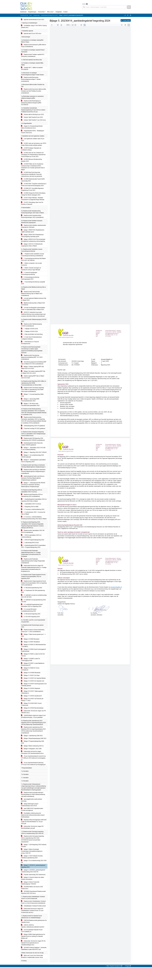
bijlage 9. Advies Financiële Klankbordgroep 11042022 (30, 883)
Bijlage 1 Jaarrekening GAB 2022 (33, 735)
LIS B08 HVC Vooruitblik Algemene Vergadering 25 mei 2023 (32, 189)
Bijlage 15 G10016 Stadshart (31, 688)
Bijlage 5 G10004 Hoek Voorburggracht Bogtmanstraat (33, 650)
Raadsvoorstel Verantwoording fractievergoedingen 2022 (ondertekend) (32, 216)
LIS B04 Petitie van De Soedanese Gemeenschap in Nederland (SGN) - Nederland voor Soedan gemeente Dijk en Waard (33, 166)
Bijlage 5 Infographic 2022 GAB (32, 748)
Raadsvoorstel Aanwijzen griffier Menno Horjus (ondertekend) (33, 45)
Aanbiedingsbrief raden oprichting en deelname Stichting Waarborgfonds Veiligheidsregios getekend (32, 478)
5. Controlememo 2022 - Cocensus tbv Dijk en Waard (33, 513)
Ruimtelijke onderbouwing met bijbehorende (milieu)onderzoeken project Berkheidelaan (32, 815)
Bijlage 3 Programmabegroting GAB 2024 (32, 742)
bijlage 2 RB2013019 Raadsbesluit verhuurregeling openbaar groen (32, 235)
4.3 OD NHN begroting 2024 (31, 616)
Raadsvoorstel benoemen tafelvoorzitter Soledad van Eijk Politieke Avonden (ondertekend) (33, 91)
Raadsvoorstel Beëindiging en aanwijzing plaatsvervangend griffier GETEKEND (31, 102)
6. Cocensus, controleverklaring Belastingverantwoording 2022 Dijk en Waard (33, 517)
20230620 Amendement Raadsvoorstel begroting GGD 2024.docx (33, 892)
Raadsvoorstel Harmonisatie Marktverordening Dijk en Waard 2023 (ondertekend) (31, 293)
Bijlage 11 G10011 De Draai (31, 675)
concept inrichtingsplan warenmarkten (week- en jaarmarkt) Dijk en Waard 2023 (33, 308)
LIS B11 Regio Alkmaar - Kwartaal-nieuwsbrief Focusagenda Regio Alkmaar (32, 198)
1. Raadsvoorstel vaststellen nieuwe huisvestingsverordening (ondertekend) (32, 254)
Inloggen (127, 965)
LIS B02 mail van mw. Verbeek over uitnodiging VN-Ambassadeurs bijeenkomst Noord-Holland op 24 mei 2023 (33, 154)
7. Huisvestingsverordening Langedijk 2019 (33, 282)
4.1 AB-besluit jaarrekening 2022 (32, 587)
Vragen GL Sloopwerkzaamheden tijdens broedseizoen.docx (32, 127)
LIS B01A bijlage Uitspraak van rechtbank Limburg (31, 149)
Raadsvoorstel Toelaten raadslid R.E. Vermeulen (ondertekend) (33, 55)
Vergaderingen (32, 12)
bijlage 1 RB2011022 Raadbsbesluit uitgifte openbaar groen (32, 231)
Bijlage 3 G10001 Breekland (31, 641)
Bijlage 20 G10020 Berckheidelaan (33, 708)
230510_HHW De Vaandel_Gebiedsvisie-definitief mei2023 (32, 926)
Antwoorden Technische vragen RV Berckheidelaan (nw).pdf (32, 827)
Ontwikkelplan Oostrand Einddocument (34, 906)
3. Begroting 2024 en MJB (30, 506)
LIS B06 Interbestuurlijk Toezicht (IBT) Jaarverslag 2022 (33, 180)
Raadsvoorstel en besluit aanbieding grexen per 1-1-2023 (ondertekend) (32, 630)
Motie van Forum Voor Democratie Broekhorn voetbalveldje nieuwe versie (32, 956)
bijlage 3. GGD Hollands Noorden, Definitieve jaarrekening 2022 (32, 856)
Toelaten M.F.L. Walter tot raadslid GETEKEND (32, 68)
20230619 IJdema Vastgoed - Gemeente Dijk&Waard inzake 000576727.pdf (33, 948)
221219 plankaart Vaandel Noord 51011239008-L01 (31, 930)
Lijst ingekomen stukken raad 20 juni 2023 (32, 139)
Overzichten (41, 12)
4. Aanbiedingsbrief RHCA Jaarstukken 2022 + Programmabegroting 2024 (33, 546)
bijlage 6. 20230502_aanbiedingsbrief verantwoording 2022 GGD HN (33, 870)
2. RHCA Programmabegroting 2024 (33, 539)
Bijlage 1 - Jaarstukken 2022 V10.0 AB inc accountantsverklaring (33, 448)
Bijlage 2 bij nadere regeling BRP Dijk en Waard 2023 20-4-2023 (33, 372)
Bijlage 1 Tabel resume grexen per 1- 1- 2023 (33, 635)
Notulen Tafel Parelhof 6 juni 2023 (33, 117)
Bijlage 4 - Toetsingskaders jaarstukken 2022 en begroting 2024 (33, 460)
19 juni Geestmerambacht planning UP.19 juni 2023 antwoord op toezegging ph (33, 763)
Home (30, 15)
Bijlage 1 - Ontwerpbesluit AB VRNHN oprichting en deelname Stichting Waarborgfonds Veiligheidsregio (33, 484)
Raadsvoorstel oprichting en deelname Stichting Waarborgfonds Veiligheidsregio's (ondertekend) (33, 471)
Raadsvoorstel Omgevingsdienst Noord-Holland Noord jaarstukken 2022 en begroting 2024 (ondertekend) (34, 583)
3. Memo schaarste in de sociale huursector (31, 264)
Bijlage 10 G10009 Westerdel (31, 672)
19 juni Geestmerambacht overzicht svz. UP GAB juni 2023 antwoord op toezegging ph (33, 758)
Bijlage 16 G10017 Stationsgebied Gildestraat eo (32, 692)
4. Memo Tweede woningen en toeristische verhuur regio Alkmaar (31, 268)
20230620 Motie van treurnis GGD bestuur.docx (32, 887)
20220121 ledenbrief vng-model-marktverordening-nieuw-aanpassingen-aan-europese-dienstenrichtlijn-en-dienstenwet (33, 314)
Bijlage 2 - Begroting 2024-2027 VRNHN (35, 452)
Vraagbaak (58, 12)
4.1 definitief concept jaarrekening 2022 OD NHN (33, 600)
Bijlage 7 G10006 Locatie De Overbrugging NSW (30, 659)
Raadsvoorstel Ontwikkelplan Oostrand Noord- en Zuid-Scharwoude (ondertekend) (33, 902)
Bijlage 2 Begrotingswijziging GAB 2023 (34, 738)
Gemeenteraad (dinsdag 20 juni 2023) (49, 15)
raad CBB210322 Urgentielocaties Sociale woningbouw (32, 809)
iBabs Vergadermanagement (113, 965)
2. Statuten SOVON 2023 (30, 331)
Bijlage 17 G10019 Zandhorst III (32, 696)
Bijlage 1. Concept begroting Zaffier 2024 (32, 395)
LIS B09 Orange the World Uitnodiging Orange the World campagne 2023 (33, 194)
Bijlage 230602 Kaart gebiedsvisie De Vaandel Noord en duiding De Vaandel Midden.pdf (33, 936)
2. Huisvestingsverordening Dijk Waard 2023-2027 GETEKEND (33, 259)
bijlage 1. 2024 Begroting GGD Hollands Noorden (33, 845)
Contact (65, 12)
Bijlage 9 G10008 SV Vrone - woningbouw (30, 669)
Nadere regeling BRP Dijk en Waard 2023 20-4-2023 (32, 376)
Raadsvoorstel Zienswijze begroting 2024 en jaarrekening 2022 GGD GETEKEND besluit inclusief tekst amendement (32, 838)
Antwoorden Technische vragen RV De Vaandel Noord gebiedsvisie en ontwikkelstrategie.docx (33, 942)
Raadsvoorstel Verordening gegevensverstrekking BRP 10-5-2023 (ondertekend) (32, 357)
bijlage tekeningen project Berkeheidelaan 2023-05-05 (29, 804)
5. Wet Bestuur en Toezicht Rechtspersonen (30, 342)
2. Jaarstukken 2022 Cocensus (32, 504)
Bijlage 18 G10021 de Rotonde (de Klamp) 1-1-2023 (32, 699)
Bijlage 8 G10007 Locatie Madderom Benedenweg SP (32, 664)
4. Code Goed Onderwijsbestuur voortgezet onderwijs (31, 338)
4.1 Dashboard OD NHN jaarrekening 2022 (33, 591)
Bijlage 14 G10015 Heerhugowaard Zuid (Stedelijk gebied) (34, 684)
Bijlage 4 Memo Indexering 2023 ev (33, 746)
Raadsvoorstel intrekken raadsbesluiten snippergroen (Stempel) (33, 226)
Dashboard (23, 12)
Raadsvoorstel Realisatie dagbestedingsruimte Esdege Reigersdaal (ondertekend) (33, 560)
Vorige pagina (126, 20)
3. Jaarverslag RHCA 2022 (31, 542)
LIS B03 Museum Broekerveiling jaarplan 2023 (31, 160)
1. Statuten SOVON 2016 (30, 328)
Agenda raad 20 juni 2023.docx (32, 33)
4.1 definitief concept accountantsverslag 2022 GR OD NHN (34, 596)
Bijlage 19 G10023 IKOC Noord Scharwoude (31, 704)
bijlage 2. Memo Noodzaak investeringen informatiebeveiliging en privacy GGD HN (31, 851)
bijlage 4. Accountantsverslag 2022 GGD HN (34, 861)
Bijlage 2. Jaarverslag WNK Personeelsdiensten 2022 (30, 399)
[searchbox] (104, 7)
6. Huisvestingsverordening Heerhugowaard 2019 (30, 278)
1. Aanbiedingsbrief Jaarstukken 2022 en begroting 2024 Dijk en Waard (34, 500)
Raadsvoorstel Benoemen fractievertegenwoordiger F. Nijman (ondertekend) (31, 79)
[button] (129, 7)
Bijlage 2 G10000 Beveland (31, 639)
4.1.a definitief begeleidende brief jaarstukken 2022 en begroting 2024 (31, 605)
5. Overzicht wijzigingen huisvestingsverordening (29, 273)
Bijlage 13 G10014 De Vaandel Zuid (33, 681)
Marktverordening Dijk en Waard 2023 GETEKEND (33, 304)
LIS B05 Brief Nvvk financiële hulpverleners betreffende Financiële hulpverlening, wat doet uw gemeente (31, 174)
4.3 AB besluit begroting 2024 (31, 613)
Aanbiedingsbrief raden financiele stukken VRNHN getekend (32, 444)
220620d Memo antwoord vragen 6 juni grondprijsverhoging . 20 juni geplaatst (33, 716)
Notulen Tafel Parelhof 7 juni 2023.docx (34, 120)
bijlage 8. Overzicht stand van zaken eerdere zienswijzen (32, 878)
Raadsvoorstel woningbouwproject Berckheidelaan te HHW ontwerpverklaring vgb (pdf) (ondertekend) (33, 794)
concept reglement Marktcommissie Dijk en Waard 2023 (33, 299)
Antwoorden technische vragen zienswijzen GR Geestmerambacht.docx (32, 752)
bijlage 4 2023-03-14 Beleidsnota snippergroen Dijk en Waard (31, 245)
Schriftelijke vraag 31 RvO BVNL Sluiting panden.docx (34, 26)
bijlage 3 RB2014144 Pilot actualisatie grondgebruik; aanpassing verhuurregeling (33, 240)
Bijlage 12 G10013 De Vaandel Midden (34, 678)
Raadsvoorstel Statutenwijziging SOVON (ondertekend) (31, 325)
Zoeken (84, 4)
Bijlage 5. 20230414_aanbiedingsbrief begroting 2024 (33, 866)
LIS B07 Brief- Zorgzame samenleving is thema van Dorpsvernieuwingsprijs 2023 (33, 184)
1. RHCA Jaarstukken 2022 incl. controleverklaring (31, 536)
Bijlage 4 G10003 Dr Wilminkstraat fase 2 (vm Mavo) (33, 645)
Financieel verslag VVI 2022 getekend (34, 428)
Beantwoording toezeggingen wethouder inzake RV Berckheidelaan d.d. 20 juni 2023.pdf (34, 821)
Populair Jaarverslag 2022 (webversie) (34, 874)
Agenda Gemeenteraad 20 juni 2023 (33, 19)
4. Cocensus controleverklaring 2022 (33, 509)
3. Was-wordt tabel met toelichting (33, 334)
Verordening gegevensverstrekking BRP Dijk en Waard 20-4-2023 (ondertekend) (33, 362)
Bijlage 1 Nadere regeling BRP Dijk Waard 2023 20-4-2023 (32, 367)
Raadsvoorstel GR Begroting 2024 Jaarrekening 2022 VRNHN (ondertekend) (33, 439)
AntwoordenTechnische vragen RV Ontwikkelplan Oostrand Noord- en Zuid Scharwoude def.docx (32, 910)
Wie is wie (50, 12)
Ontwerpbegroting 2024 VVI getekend (34, 425)
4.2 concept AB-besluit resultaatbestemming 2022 (28, 610)
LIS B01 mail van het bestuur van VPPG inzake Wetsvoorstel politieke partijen (33, 144)
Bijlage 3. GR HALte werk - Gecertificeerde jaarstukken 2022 (30, 404)
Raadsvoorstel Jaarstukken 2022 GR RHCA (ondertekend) (32, 531)
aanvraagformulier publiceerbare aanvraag (31, 800)
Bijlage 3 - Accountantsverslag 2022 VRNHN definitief (32, 456)
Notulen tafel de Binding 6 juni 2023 (33, 114)
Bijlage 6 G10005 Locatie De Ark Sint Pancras (33, 655)
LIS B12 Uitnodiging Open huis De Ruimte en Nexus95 (32, 203)
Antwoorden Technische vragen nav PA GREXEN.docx (33, 711)
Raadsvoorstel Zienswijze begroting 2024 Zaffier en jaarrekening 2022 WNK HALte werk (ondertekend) (32, 389)
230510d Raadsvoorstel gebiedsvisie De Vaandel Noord (34, 921)
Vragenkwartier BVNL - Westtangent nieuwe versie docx (32, 131)
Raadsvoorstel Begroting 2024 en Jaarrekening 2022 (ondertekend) (32, 495)
